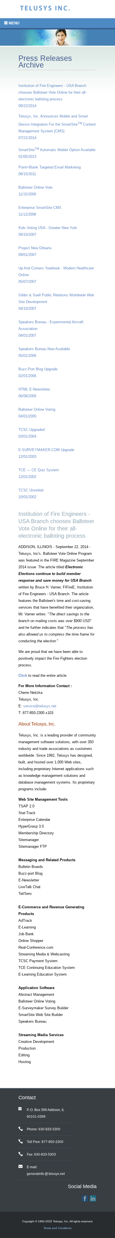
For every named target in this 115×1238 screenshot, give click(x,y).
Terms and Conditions (57, 1228)
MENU (13, 23)
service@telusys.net (39, 706)
